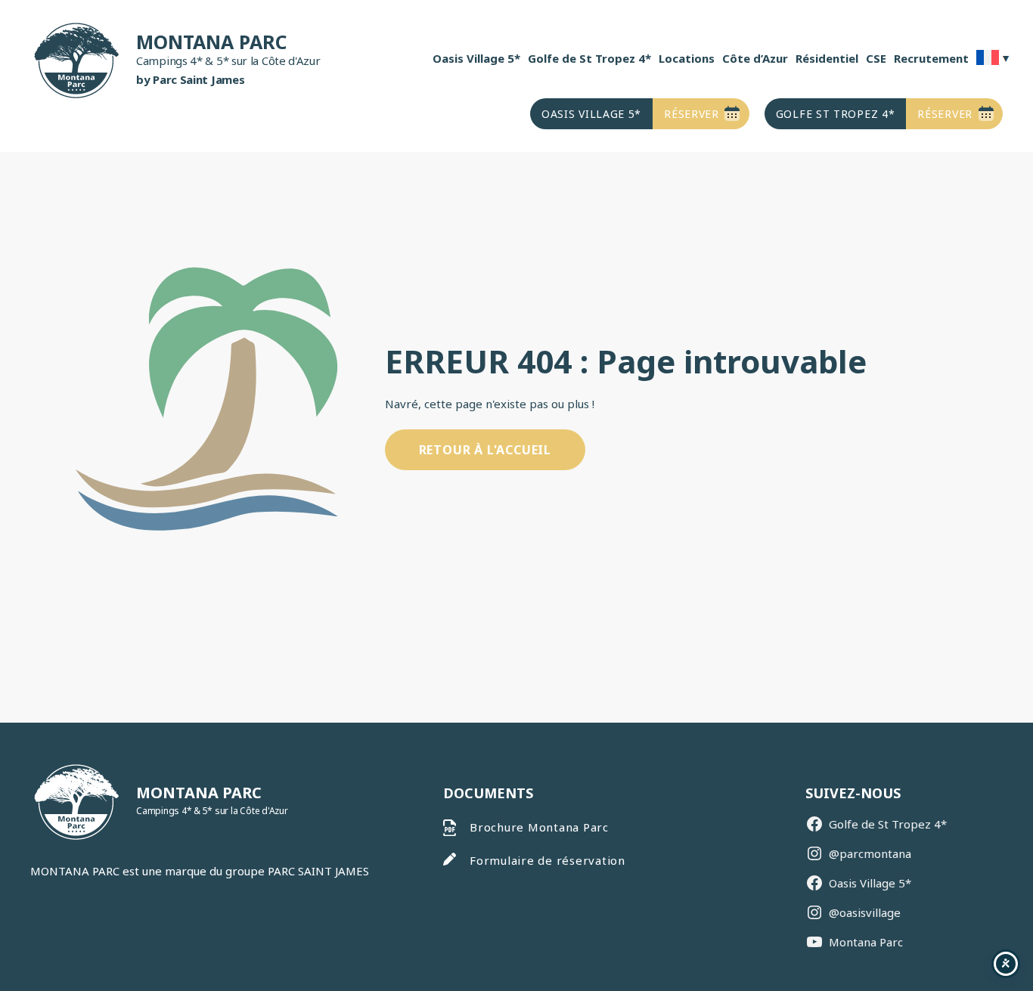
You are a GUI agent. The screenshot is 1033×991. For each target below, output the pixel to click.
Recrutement (931, 58)
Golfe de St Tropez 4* (589, 58)
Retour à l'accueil (485, 449)
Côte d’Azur (755, 58)
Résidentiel (827, 58)
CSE (876, 58)
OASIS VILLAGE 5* (591, 114)
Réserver (691, 114)
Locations (687, 58)
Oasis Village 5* (476, 58)
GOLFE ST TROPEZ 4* (835, 114)
